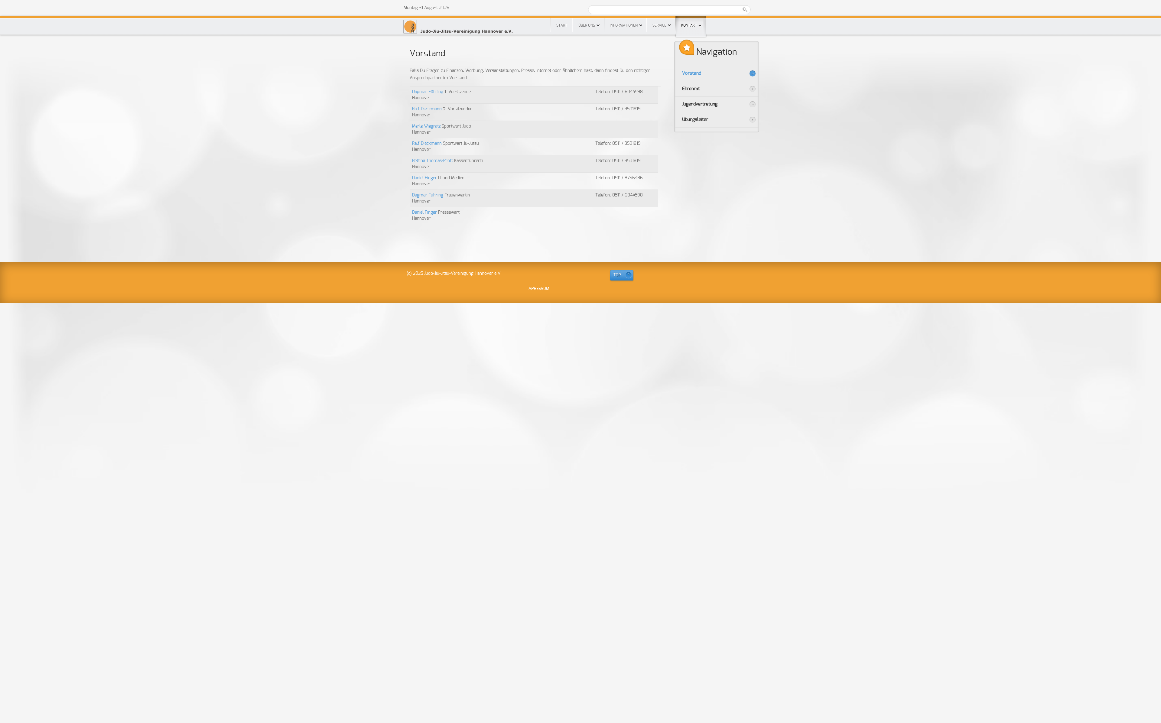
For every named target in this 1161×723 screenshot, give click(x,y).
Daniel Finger (425, 178)
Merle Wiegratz (427, 126)
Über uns (586, 25)
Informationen (624, 25)
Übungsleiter (695, 119)
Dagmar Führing (428, 92)
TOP (617, 275)
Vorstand (691, 73)
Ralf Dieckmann (427, 109)
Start (561, 25)
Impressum (538, 289)
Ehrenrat (691, 88)
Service (659, 25)
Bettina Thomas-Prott (433, 161)
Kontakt (689, 25)
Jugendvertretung (699, 104)
